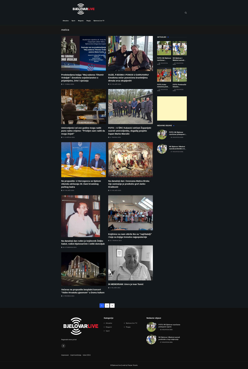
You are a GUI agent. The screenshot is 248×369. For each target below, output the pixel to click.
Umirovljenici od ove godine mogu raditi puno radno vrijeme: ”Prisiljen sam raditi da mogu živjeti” (83, 131)
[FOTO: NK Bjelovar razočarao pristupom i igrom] (164, 48)
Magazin (81, 20)
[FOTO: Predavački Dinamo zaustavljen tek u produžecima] (180, 75)
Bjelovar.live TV (99, 20)
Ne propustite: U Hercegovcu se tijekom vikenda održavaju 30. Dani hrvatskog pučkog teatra (81, 184)
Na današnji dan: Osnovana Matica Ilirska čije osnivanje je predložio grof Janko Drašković (128, 184)
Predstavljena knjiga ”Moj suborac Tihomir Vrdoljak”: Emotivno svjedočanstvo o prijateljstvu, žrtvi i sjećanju (82, 78)
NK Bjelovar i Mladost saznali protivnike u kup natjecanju (178, 149)
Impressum (65, 355)
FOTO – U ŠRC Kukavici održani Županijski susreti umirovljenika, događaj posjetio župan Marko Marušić (129, 131)
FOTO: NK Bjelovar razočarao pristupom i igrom (164, 60)
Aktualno (66, 20)
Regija (89, 20)
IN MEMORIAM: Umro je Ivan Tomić (125, 284)
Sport (73, 20)
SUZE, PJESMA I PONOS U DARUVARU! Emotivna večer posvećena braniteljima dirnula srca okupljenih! (128, 78)
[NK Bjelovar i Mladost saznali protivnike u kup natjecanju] (180, 48)
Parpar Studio (133, 365)
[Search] (186, 12)
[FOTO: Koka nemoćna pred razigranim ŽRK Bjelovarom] (164, 75)
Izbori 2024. (87, 355)
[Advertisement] (172, 108)
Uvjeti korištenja (75, 355)
